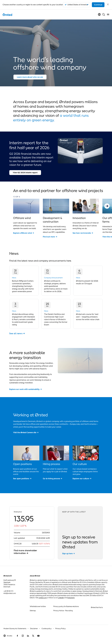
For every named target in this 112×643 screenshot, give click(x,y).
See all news (15, 333)
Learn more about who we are (30, 77)
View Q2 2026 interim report (25, 172)
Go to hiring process (51, 478)
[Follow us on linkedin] (28, 636)
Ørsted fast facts (97, 607)
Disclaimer (34, 628)
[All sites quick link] (99, 14)
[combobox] (76, 4)
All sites (9, 636)
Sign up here (67, 553)
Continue (98, 5)
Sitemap (33, 610)
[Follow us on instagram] (22, 636)
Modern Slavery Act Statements (15, 628)
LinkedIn (61, 598)
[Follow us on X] (33, 636)
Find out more (49, 237)
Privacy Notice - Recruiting (63, 610)
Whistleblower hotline (38, 606)
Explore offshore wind (22, 233)
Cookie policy (47, 628)
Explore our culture (81, 478)
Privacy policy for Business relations (66, 606)
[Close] (107, 4)
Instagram (71, 598)
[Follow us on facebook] (17, 636)
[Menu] (108, 14)
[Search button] (103, 14)
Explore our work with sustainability (24, 389)
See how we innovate (82, 233)
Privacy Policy (60, 628)
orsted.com (43, 598)
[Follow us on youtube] (38, 636)
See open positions (21, 478)
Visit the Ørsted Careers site (24, 432)
